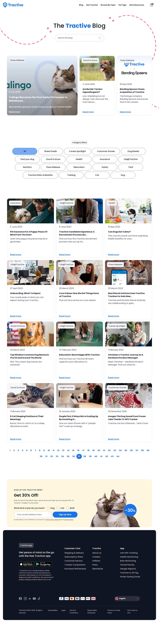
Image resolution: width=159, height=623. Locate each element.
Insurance (105, 159)
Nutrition (27, 167)
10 (49, 450)
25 (126, 450)
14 (68, 450)
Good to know (53, 159)
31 (46, 456)
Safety (105, 167)
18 (88, 450)
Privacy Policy (68, 520)
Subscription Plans (73, 556)
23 (115, 450)
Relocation (79, 167)
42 (106, 456)
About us (96, 552)
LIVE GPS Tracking (129, 552)
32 (51, 456)
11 (53, 450)
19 (93, 450)
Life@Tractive (131, 159)
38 (84, 456)
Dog (123, 175)
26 (131, 450)
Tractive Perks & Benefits (40, 175)
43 (112, 456)
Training (71, 175)
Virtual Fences (127, 564)
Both (72, 508)
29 (148, 450)
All (25, 151)
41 (101, 456)
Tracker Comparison (74, 564)
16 (78, 450)
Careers (96, 556)
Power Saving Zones (130, 576)
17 (83, 450)
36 (73, 456)
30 (41, 456)
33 (57, 456)
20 (99, 450)
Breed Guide (50, 151)
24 (120, 450)
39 (90, 456)
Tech (130, 167)
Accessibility (53, 610)
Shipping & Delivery (74, 552)
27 (137, 450)
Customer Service (73, 560)
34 (62, 456)
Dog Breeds (133, 151)
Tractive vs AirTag (129, 572)
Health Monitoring (129, 556)
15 (73, 450)
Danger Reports (128, 568)
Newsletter (97, 568)
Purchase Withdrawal (75, 568)
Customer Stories (106, 151)
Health (79, 159)
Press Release (53, 167)
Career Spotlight (77, 151)
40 (96, 456)
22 (109, 450)
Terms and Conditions (53, 520)
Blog (81, 5)
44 (118, 456)
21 (104, 450)
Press (95, 564)
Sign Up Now (65, 514)
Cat (97, 175)
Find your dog (27, 159)
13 (63, 450)
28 (142, 450)
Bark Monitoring (128, 560)
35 (68, 456)
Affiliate (96, 560)
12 (58, 450)
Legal (63, 610)
